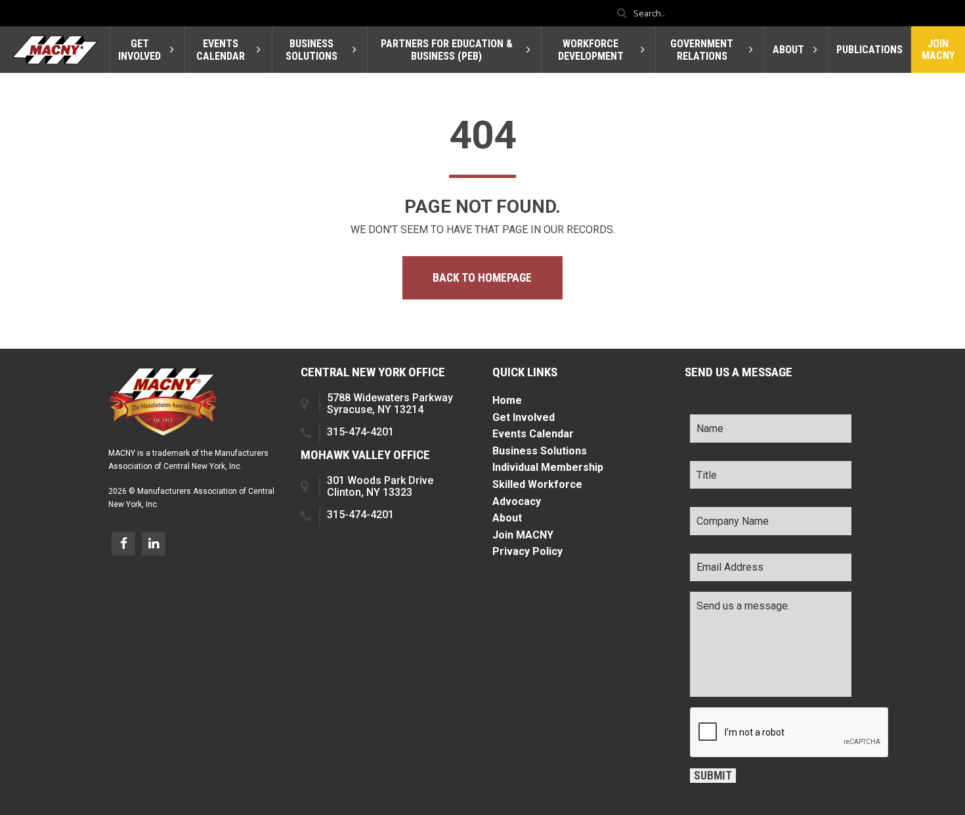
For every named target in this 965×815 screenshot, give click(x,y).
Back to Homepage (482, 277)
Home (507, 400)
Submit (713, 775)
